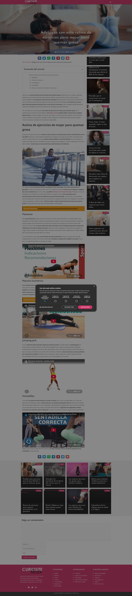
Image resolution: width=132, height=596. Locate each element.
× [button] (94, 286)
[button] (46, 307)
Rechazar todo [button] (69, 307)
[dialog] (66, 298)
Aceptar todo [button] (85, 307)
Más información (83, 292)
